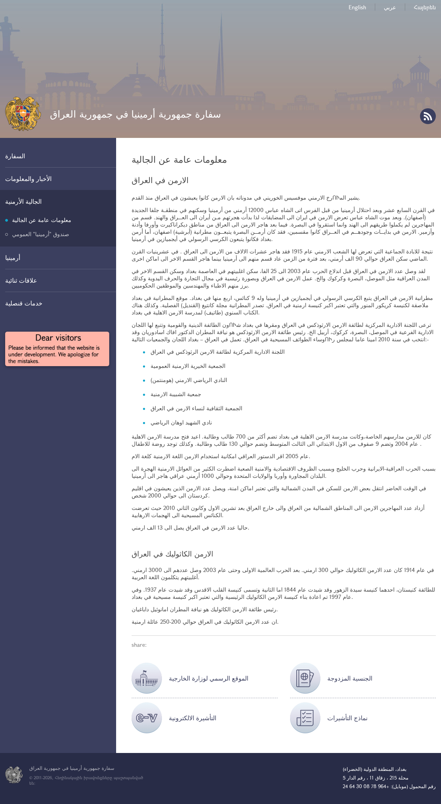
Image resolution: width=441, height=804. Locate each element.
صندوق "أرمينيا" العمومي (40, 234)
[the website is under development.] (57, 349)
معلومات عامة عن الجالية (41, 219)
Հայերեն (425, 7)
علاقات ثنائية (21, 280)
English (357, 7)
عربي (390, 7)
